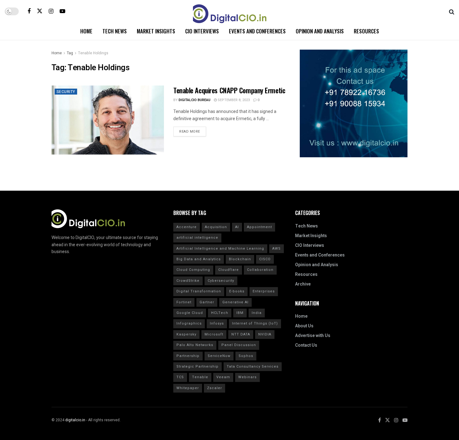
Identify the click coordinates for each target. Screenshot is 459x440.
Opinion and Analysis (320, 31)
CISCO (265, 259)
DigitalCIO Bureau (194, 100)
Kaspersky (186, 334)
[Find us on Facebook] (29, 11)
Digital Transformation (198, 291)
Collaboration (260, 269)
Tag (70, 53)
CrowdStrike (188, 280)
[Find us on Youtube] (62, 11)
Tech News (114, 31)
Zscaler (214, 388)
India (257, 312)
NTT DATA (240, 334)
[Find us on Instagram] (51, 11)
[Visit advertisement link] (353, 103)
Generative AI (235, 302)
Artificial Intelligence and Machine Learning (220, 248)
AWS (276, 248)
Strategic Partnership (197, 366)
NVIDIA (264, 334)
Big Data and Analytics (198, 259)
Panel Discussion (238, 345)
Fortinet (183, 302)
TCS (180, 377)
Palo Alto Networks (194, 345)
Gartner (207, 302)
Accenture (186, 227)
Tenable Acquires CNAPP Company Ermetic (229, 90)
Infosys (217, 323)
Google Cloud (189, 312)
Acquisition (216, 227)
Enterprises (264, 291)
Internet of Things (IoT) (255, 323)
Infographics (189, 323)
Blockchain (240, 259)
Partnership (188, 356)
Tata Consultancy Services (253, 366)
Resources (366, 31)
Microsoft (214, 334)
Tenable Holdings (93, 53)
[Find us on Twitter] (39, 11)
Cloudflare (228, 269)
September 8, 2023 (233, 100)
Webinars (247, 377)
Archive (303, 284)
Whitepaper (187, 388)
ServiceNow (219, 356)
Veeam (223, 377)
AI (237, 227)
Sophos (246, 356)
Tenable (200, 377)
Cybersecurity (221, 280)
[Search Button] (451, 11)
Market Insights (156, 31)
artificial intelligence (197, 237)
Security (66, 92)
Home (86, 31)
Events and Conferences (257, 31)
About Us (304, 326)
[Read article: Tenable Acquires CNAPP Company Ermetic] (108, 126)
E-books (236, 291)
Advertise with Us (312, 335)
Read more (192, 130)
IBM (240, 312)
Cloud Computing (193, 269)
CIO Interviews (202, 31)
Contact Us (306, 345)
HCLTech (219, 312)
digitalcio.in (75, 420)
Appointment (259, 227)
